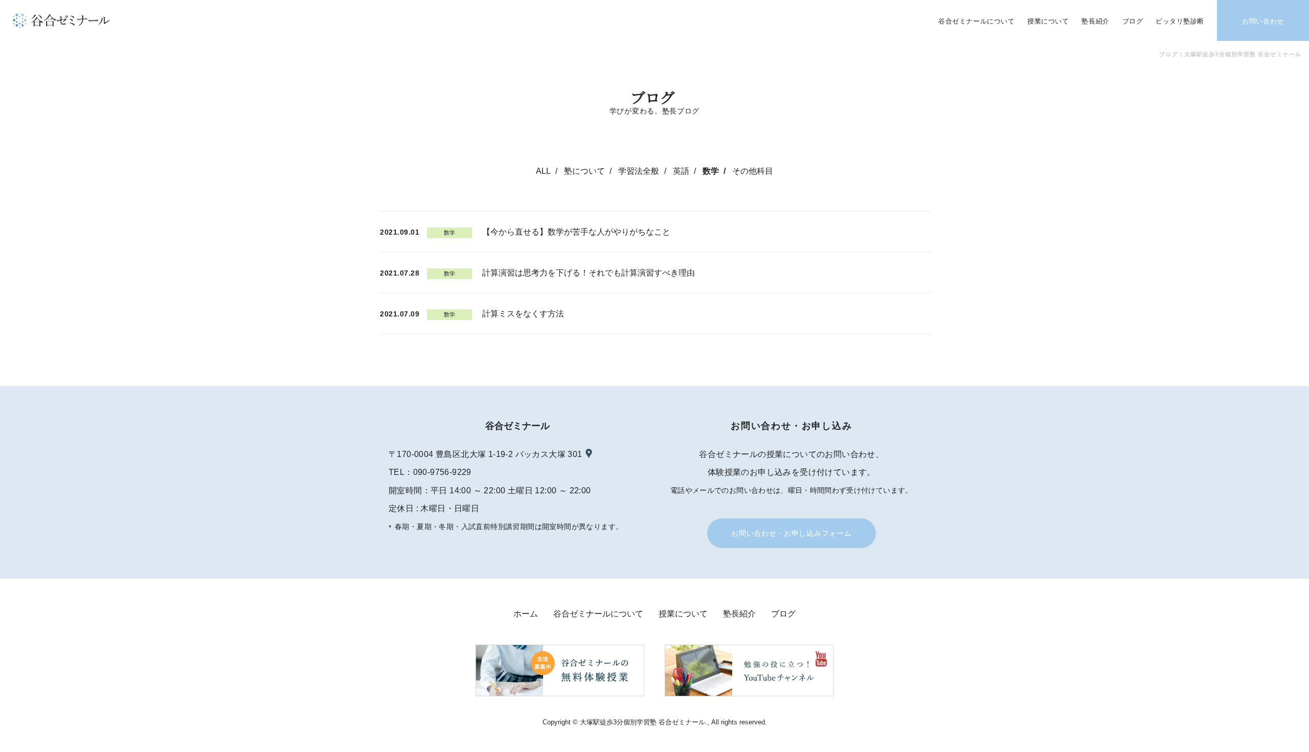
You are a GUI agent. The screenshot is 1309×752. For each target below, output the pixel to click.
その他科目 (752, 171)
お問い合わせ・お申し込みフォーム (791, 533)
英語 (681, 171)
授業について (683, 613)
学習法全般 (638, 171)
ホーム (525, 613)
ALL (543, 171)
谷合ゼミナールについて (598, 613)
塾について (584, 171)
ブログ (783, 613)
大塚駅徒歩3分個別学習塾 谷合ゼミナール (642, 722)
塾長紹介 (739, 613)
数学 (711, 171)
